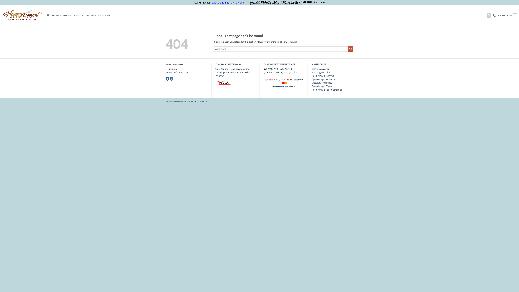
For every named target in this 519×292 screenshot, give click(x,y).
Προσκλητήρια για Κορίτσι (324, 79)
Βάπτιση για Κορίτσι (321, 72)
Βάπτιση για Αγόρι (320, 69)
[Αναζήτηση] (489, 15)
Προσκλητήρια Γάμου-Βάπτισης (327, 89)
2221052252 (272, 69)
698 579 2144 (237, 2)
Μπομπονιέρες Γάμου (322, 82)
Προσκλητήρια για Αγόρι (323, 75)
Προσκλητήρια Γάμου (322, 86)
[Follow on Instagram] (324, 3)
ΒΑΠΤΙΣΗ (55, 15)
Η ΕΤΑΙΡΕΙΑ (91, 15)
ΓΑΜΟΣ (66, 15)
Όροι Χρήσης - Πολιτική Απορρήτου (232, 69)
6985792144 (286, 69)
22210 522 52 (220, 2)
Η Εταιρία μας (172, 69)
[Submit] (350, 49)
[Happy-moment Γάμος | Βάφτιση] (22, 15)
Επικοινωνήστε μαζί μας (177, 72)
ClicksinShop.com (200, 101)
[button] (48, 15)
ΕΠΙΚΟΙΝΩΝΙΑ (104, 15)
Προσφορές (78, 15)
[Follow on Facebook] (321, 3)
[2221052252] (494, 15)
